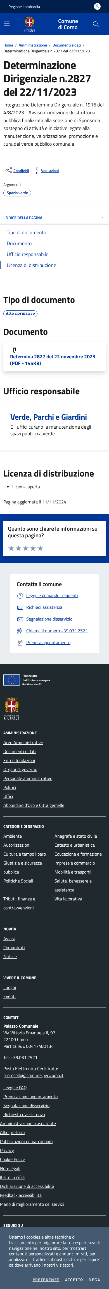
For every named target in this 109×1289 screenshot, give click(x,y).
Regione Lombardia (24, 7)
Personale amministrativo (27, 778)
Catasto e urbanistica (74, 845)
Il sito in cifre (12, 1177)
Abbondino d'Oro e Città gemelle (33, 805)
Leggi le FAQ (15, 1087)
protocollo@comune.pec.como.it (33, 1075)
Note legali (10, 1168)
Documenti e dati (67, 45)
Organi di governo (20, 769)
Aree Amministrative (23, 742)
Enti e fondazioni (19, 760)
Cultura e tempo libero (24, 854)
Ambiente (12, 836)
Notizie (10, 956)
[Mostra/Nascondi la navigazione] (6, 23)
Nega (94, 1280)
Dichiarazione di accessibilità (27, 1186)
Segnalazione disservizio (26, 1105)
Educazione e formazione (78, 854)
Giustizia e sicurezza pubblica (22, 867)
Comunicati (14, 947)
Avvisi (9, 938)
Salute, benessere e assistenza (73, 885)
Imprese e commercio (74, 863)
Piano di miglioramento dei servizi (32, 1204)
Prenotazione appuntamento (30, 1096)
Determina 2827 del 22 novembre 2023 (52, 360)
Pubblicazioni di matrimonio (26, 1141)
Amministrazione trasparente (28, 1123)
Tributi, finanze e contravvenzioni (19, 903)
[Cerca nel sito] (96, 24)
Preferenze (46, 1280)
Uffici (8, 796)
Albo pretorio (12, 1132)
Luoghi (9, 987)
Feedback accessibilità (21, 1195)
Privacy (7, 1150)
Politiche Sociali (18, 880)
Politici (9, 787)
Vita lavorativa (68, 898)
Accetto (74, 1280)
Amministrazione (33, 45)
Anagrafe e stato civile (75, 836)
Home (8, 45)
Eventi (9, 996)
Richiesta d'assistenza (24, 1114)
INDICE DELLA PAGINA (23, 217)
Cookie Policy (12, 1159)
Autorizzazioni (16, 845)
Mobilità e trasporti (72, 871)
